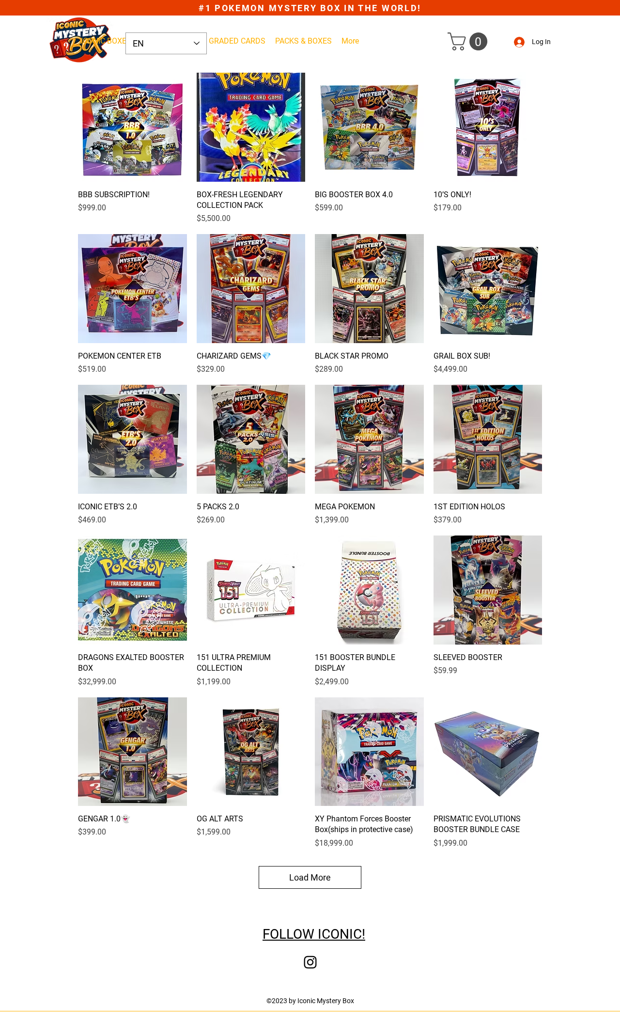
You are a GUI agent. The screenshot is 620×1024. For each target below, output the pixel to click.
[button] (470, 41)
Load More (310, 877)
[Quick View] (132, 127)
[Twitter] (310, 962)
